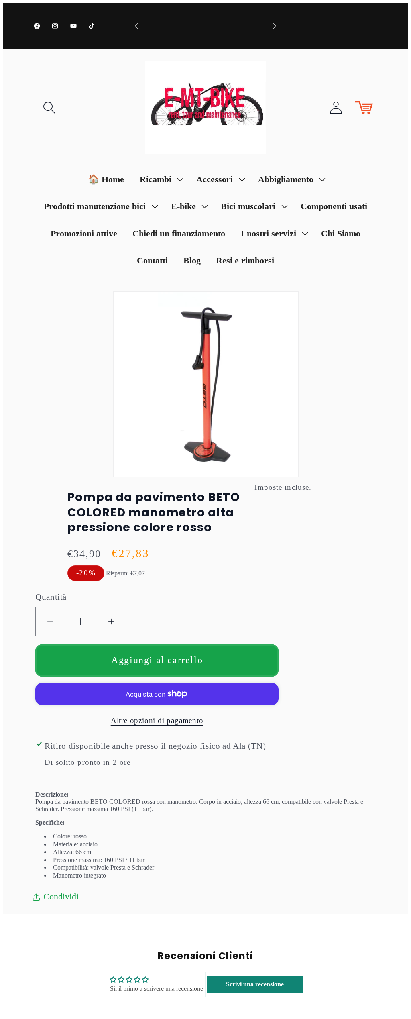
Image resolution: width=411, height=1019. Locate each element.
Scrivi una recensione (255, 984)
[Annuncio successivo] (274, 26)
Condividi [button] (61, 896)
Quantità (51, 596)
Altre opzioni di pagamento (157, 720)
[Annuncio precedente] (136, 26)
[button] (49, 108)
